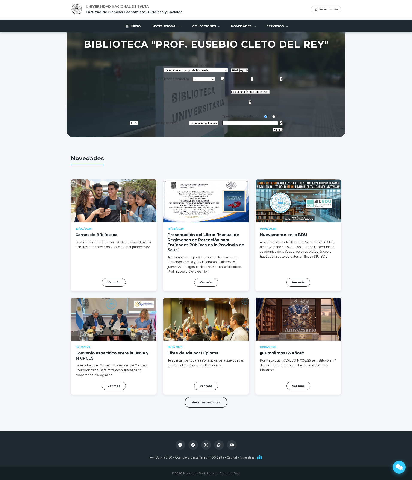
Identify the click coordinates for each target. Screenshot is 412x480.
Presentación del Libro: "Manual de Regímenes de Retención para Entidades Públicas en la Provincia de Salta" (206, 242)
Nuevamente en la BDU (283, 234)
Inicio (135, 26)
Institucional (164, 26)
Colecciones (204, 26)
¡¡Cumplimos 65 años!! (282, 353)
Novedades (242, 26)
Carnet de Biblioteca (96, 234)
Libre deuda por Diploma (193, 353)
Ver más (114, 282)
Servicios (276, 26)
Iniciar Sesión (328, 9)
